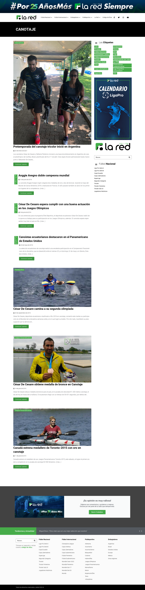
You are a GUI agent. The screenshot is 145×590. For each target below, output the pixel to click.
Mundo (64, 573)
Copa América (66, 546)
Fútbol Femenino (67, 555)
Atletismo (88, 544)
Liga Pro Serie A (43, 544)
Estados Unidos (113, 549)
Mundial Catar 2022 (68, 561)
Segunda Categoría (45, 558)
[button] (139, 531)
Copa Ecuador (43, 549)
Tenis (86, 576)
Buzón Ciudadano (97, 512)
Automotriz (88, 546)
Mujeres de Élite (89, 573)
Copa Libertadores (44, 552)
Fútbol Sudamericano (68, 558)
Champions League (68, 544)
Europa (110, 552)
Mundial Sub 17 (66, 567)
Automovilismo (89, 549)
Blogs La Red (16, 179)
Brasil (110, 546)
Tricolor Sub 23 (43, 567)
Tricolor (41, 561)
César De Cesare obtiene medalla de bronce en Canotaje (48, 384)
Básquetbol (88, 552)
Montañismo (89, 567)
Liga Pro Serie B (43, 546)
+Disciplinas (19, 43)
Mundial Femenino (67, 564)
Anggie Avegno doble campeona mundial (43, 175)
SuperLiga (42, 555)
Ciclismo (87, 555)
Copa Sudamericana (68, 552)
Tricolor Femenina (44, 564)
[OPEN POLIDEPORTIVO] (91, 17)
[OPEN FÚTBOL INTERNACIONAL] (68, 17)
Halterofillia (88, 558)
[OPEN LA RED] (100, 17)
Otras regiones (112, 558)
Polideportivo (16, 208)
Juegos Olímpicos (90, 561)
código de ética (26, 547)
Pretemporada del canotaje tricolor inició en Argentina (46, 146)
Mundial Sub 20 (66, 570)
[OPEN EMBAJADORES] (79, 17)
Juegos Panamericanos (23, 338)
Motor (87, 570)
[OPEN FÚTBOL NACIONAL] (51, 17)
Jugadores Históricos (45, 570)
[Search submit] (129, 157)
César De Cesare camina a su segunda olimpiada (43, 308)
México (110, 555)
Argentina (111, 544)
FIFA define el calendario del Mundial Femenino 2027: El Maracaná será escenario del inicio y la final (74, 531)
